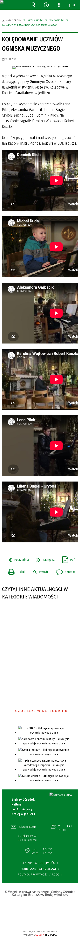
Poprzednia (17, 559)
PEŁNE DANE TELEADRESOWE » (40, 868)
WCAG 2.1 (52, 920)
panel (72, 5)
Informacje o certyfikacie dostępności (40, 907)
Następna (44, 559)
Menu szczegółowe (59, 5)
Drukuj (15, 571)
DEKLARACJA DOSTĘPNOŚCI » (40, 863)
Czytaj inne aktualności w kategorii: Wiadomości (35, 593)
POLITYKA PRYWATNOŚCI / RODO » (40, 874)
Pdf (67, 559)
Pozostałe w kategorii (38, 711)
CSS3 (40, 920)
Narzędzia (46, 5)
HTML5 (34, 920)
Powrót (38, 571)
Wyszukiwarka (34, 5)
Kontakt (64, 571)
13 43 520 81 (65, 828)
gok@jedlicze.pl (27, 827)
